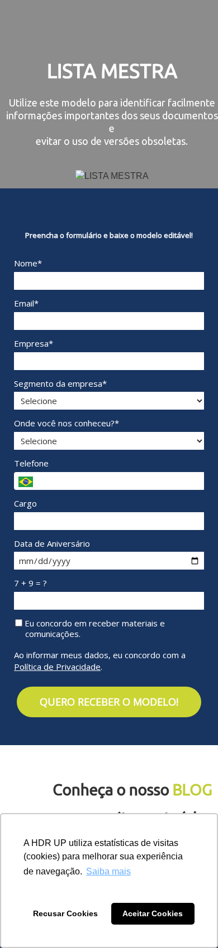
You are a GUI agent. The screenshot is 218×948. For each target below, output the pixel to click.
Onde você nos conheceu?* (66, 423)
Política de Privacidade (57, 666)
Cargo (25, 503)
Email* (26, 303)
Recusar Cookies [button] (65, 913)
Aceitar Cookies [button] (152, 913)
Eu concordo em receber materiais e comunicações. (93, 628)
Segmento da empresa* (60, 383)
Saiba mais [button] (108, 871)
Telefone (31, 463)
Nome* (28, 263)
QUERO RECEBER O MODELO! (109, 701)
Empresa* (33, 343)
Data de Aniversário (52, 543)
